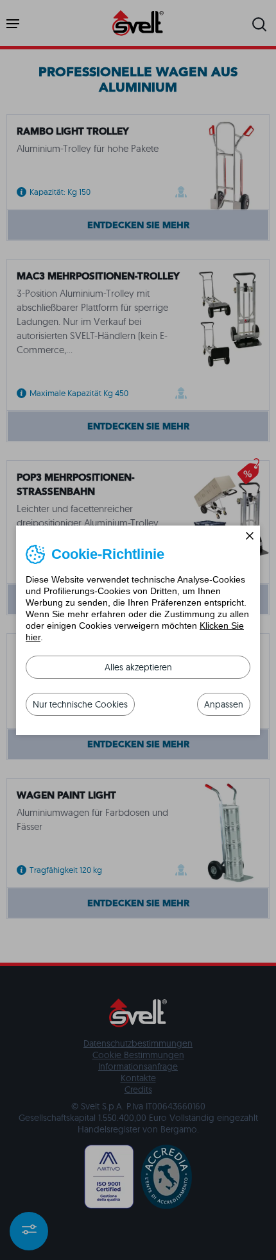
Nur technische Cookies (80, 704)
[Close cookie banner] (250, 536)
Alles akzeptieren (138, 667)
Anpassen (223, 704)
